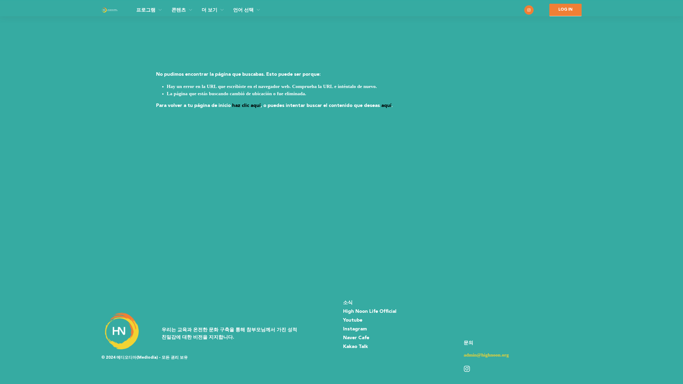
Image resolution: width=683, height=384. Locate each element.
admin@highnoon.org (486, 355)
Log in (565, 10)
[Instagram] (529, 10)
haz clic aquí (246, 105)
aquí (386, 105)
